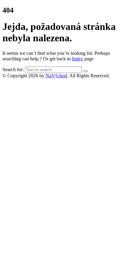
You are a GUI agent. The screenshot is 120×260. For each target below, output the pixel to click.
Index (77, 58)
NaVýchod (56, 75)
